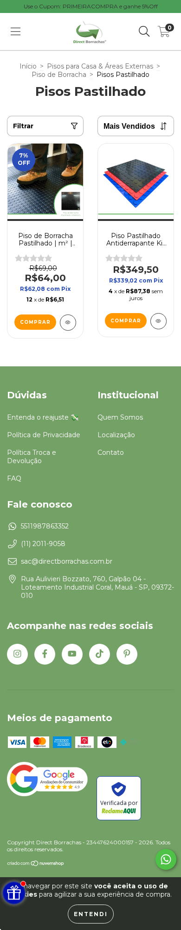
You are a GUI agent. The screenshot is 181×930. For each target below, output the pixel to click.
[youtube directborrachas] (72, 654)
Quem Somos (120, 417)
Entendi (91, 914)
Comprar (35, 322)
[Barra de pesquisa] (144, 31)
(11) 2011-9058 (43, 544)
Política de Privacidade (43, 435)
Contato (110, 452)
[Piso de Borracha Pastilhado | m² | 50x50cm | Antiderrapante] (68, 322)
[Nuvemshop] (36, 864)
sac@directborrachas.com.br (66, 561)
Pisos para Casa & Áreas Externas (100, 66)
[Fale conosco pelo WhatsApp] (165, 859)
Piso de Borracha (59, 74)
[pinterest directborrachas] (126, 654)
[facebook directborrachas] (44, 654)
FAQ (14, 478)
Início (28, 66)
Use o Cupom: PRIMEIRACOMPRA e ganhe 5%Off (91, 6)
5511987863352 (45, 526)
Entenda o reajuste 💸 (42, 417)
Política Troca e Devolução (31, 456)
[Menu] (15, 31)
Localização (116, 435)
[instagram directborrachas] (17, 654)
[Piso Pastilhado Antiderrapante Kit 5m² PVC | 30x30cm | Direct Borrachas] (158, 321)
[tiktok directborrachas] (99, 654)
